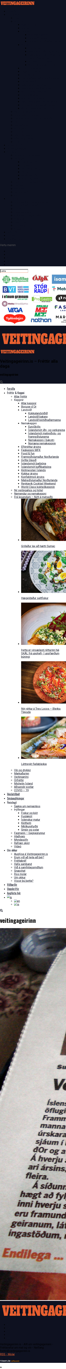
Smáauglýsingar (17, 148)
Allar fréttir (20, 18)
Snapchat (19, 219)
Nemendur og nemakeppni (30, 115)
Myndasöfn (21, 188)
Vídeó (17, 195)
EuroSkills (34, 48)
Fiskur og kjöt (29, 162)
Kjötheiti (26, 172)
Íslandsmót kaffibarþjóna (36, 88)
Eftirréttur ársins (31, 68)
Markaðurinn (21, 125)
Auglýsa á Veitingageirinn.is (31, 202)
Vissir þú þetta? (23, 229)
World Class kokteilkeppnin (38, 108)
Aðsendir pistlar (24, 138)
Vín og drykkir (22, 121)
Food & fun (27, 75)
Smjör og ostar (30, 178)
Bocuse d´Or (28, 28)
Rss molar (20, 222)
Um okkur (20, 225)
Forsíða (11, 11)
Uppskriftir (13, 235)
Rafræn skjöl (22, 192)
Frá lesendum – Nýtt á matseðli (33, 118)
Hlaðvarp (19, 185)
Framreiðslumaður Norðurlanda (40, 78)
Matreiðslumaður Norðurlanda (39, 101)
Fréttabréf (20, 208)
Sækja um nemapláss (27, 155)
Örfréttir (19, 132)
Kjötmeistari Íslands (33, 91)
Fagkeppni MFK (30, 71)
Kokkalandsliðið (38, 34)
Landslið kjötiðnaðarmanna (44, 41)
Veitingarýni (21, 128)
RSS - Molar (7, 1354)
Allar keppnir (28, 24)
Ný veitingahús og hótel (28, 111)
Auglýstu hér (14, 239)
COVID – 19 (21, 142)
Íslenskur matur (30, 168)
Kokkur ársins (29, 95)
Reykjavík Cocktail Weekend (38, 105)
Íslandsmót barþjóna (33, 85)
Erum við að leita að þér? (29, 205)
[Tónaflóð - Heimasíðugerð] (9, 1361)
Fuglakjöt (26, 165)
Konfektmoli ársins (32, 98)
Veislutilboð (14, 145)
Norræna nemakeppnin (42, 65)
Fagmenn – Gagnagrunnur (29, 182)
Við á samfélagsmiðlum (28, 215)
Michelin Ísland (23, 135)
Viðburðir (12, 232)
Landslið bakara (38, 38)
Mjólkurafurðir (29, 175)
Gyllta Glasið (28, 81)
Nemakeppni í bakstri (41, 61)
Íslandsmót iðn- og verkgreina (46, 51)
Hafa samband (23, 212)
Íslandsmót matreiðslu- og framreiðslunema (44, 56)
